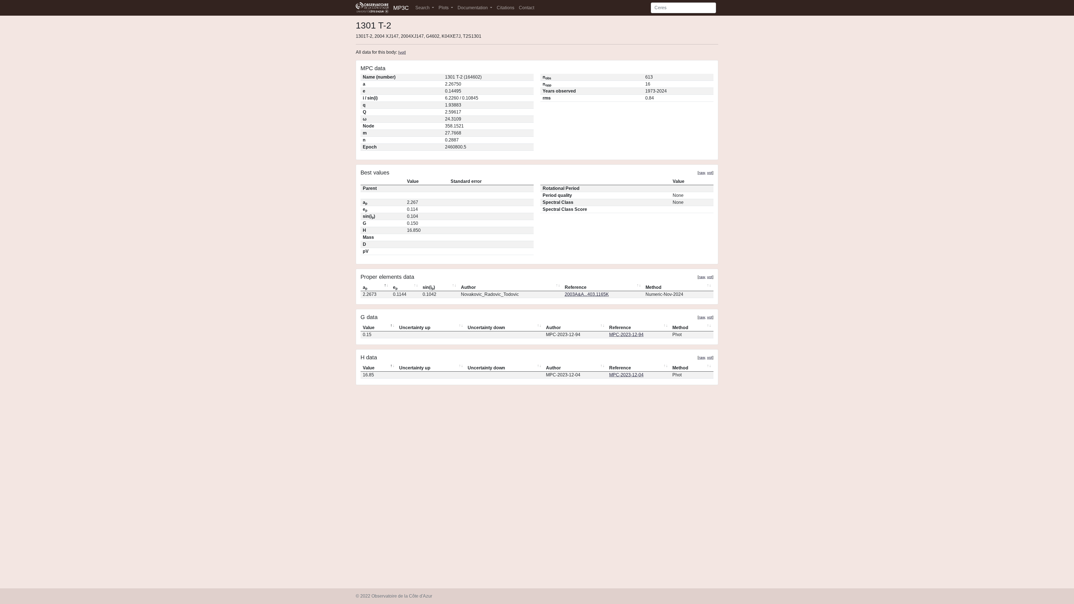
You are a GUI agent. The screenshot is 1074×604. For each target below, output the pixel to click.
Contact (526, 7)
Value (369, 327)
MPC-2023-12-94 (626, 334)
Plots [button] (444, 7)
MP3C (401, 8)
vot (402, 52)
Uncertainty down (486, 327)
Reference (576, 287)
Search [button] (423, 7)
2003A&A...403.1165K (587, 294)
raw (702, 172)
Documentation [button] (473, 7)
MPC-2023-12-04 (626, 374)
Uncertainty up (414, 327)
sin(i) (429, 288)
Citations (505, 7)
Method (653, 287)
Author (468, 287)
